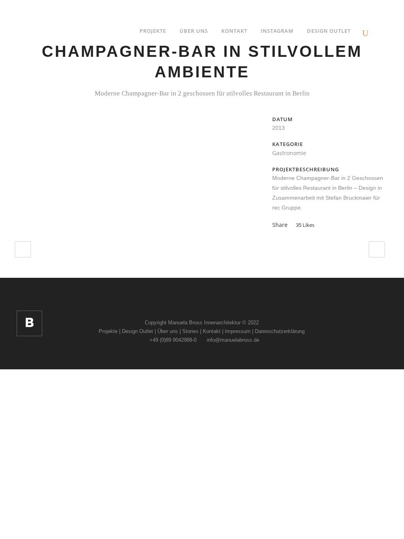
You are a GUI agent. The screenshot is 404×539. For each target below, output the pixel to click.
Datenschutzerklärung (280, 331)
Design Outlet (137, 331)
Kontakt (212, 331)
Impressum (238, 331)
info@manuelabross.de (232, 340)
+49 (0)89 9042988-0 (172, 340)
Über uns (167, 331)
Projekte (108, 331)
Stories (190, 331)
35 (305, 224)
